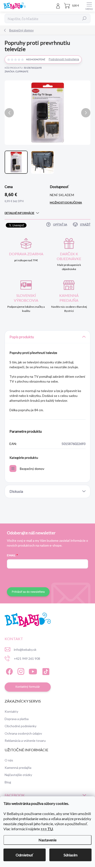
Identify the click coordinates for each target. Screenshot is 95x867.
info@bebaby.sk (25, 649)
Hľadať (84, 18)
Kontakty (11, 711)
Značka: (16, 71)
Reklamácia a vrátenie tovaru (25, 740)
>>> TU (47, 829)
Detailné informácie (19, 213)
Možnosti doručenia (66, 202)
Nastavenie (47, 840)
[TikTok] (45, 671)
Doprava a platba (17, 719)
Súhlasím (70, 855)
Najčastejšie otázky (18, 775)
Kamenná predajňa (18, 768)
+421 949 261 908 (27, 658)
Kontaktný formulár (27, 686)
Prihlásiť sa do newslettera (28, 591)
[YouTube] (33, 671)
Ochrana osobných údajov (23, 733)
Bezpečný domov (32, 469)
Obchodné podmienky (20, 726)
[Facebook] (9, 671)
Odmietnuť (24, 855)
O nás (9, 760)
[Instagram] (20, 671)
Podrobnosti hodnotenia (64, 59)
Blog (8, 782)
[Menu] (89, 6)
